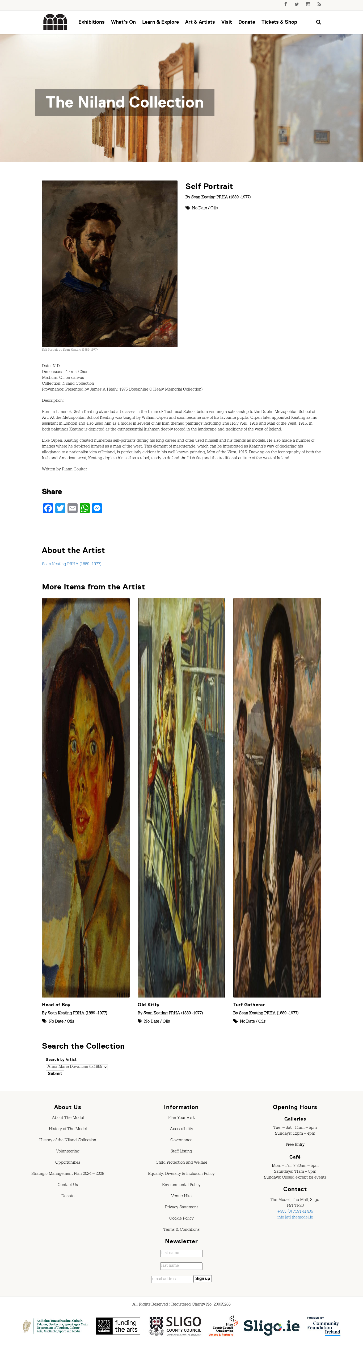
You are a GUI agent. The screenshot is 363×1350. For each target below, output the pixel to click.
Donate (246, 22)
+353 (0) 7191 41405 (295, 1212)
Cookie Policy (181, 1219)
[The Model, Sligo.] (55, 22)
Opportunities (67, 1163)
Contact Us (68, 1185)
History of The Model (68, 1129)
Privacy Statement (181, 1208)
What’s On (123, 22)
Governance (181, 1141)
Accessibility (181, 1129)
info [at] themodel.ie (295, 1218)
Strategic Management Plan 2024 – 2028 (67, 1174)
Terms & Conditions (181, 1230)
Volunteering (67, 1152)
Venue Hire (181, 1197)
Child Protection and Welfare (181, 1163)
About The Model (68, 1118)
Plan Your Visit (181, 1118)
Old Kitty (149, 1004)
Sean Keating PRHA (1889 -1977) (221, 198)
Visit (226, 22)
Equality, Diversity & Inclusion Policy (181, 1174)
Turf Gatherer (249, 1004)
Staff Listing (181, 1152)
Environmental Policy (181, 1185)
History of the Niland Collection (67, 1141)
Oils (214, 209)
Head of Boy (56, 1004)
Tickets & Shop (279, 22)
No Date (199, 209)
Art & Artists (200, 22)
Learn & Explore (160, 22)
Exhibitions (91, 22)
